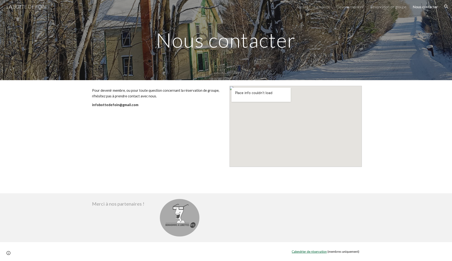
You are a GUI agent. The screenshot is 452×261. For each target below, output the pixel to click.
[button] (446, 6)
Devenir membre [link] (350, 6)
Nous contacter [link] (425, 6)
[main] (226, 40)
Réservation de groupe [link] (388, 6)
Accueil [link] (302, 6)
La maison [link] (322, 6)
